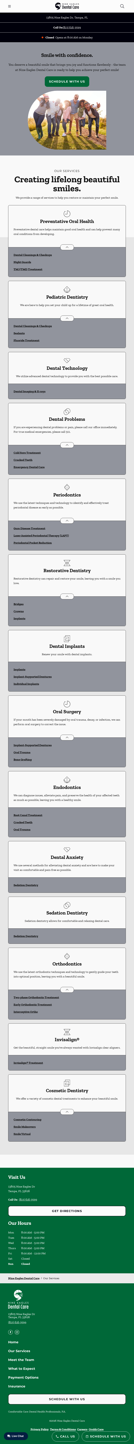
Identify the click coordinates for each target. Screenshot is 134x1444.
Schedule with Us (67, 81)
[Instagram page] (17, 1332)
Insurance (16, 1386)
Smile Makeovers (25, 1126)
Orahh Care (96, 1429)
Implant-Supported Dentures (33, 676)
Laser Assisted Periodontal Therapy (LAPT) (41, 535)
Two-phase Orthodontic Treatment (36, 997)
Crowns (19, 611)
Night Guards (22, 262)
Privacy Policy (40, 1429)
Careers (82, 1429)
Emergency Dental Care (29, 467)
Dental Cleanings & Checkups (33, 255)
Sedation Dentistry (26, 885)
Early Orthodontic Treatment (33, 1004)
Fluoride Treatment (26, 340)
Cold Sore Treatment (27, 452)
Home (13, 1342)
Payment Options (23, 1377)
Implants (19, 618)
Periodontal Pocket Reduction (33, 543)
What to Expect (21, 1369)
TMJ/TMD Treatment (28, 269)
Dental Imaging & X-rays (29, 391)
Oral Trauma (22, 752)
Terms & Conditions (63, 1429)
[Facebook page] (10, 1332)
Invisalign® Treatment (28, 1063)
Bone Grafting (23, 759)
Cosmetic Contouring (27, 1119)
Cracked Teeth (23, 460)
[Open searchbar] (122, 6)
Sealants (19, 333)
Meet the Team (21, 1360)
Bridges (19, 604)
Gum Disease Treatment (29, 528)
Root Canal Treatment (28, 815)
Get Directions (67, 1211)
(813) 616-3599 (72, 27)
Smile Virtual (22, 1134)
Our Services (19, 1351)
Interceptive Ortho (26, 1012)
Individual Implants (26, 684)
